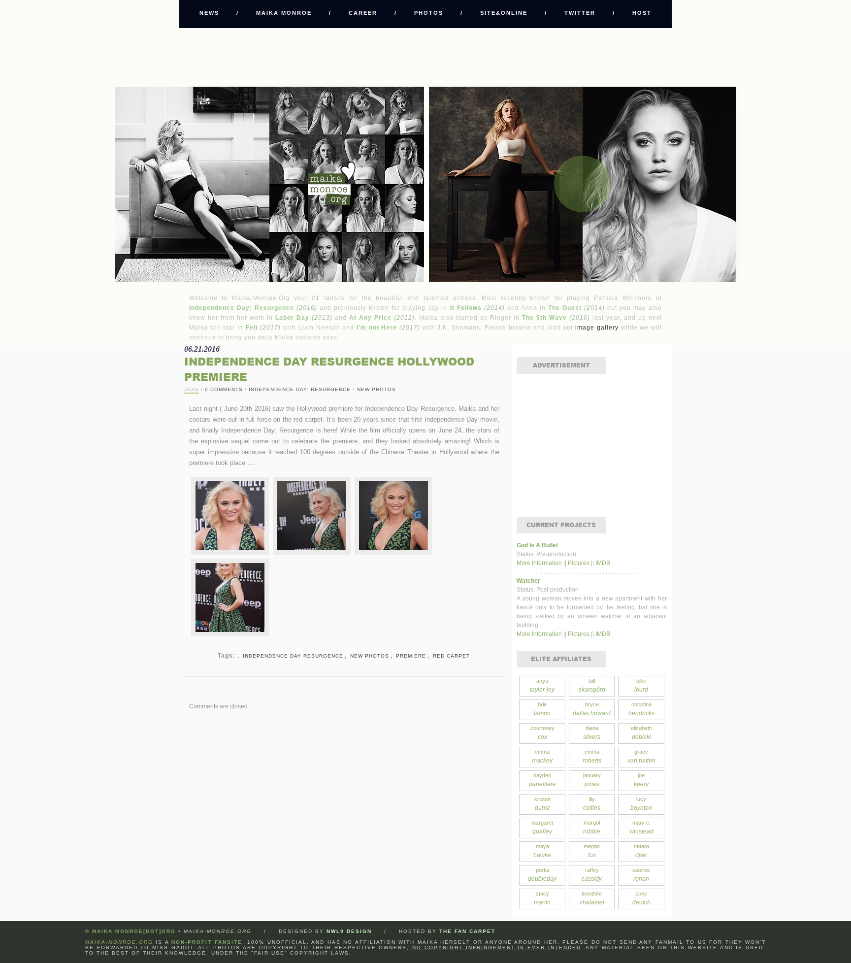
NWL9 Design (349, 931)
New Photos (376, 389)
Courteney (542, 732)
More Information (540, 563)
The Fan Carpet (467, 931)
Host (642, 13)
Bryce (592, 709)
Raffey (592, 874)
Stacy (542, 898)
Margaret (542, 827)
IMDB (602, 563)
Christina (641, 709)
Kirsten (542, 803)
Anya (542, 685)
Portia (542, 874)
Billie (641, 685)
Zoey (641, 898)
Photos (428, 13)
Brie (542, 709)
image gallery (597, 327)
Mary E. (641, 827)
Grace (641, 756)
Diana (591, 732)
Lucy (641, 803)
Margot (591, 827)
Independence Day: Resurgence (300, 389)
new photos (369, 656)
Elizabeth (641, 732)
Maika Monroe (284, 13)
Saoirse (641, 874)
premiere (411, 656)
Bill (592, 685)
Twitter (579, 13)
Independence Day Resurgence (293, 656)
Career (363, 13)
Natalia (641, 851)
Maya (542, 851)
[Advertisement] (425, 57)
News (209, 13)
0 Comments (224, 389)
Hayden (542, 780)
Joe (641, 780)
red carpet (451, 656)
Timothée (592, 898)
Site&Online (503, 13)
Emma (542, 756)
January (592, 780)
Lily (591, 803)
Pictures (578, 563)
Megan (592, 851)
